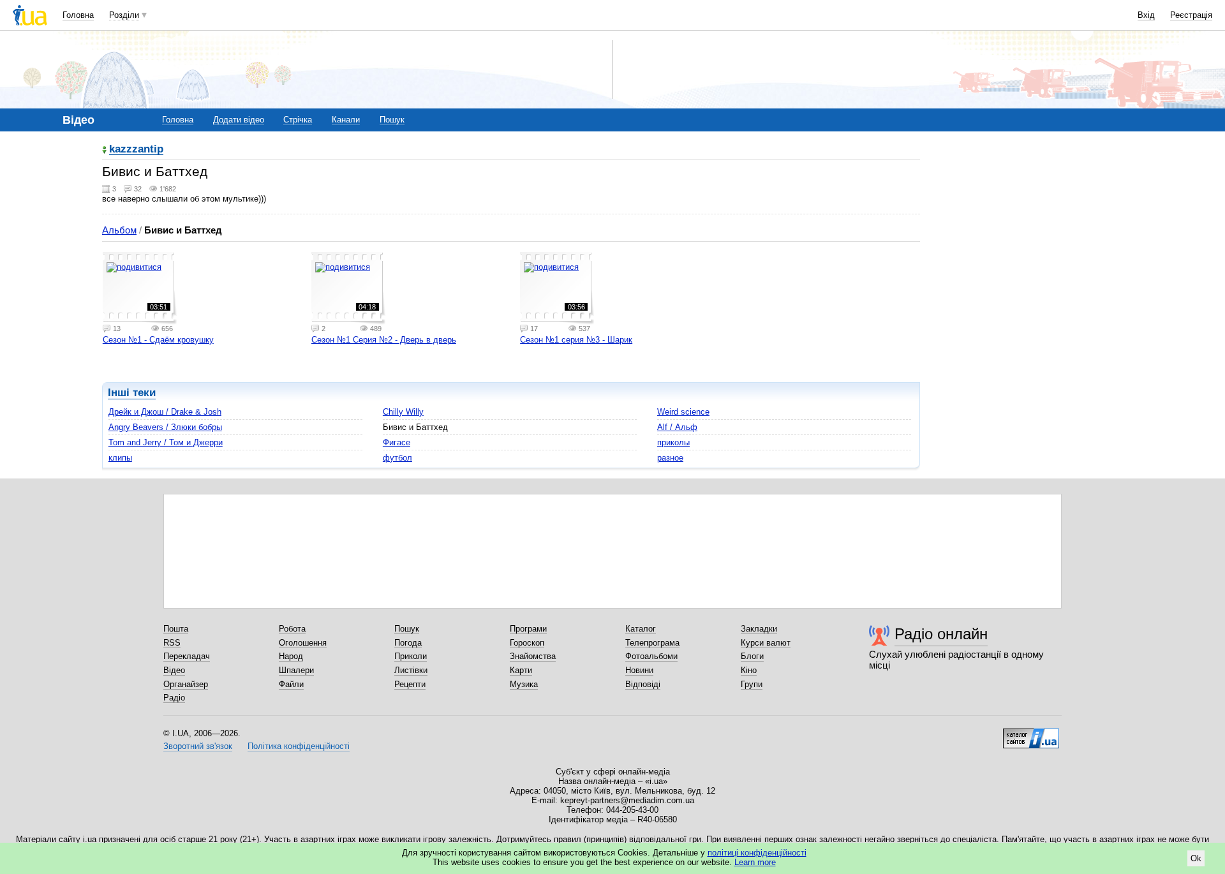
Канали (346, 119)
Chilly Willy (403, 412)
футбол (397, 458)
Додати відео (238, 119)
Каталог (640, 628)
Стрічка (297, 119)
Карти (521, 670)
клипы (120, 458)
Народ (291, 656)
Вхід (1146, 15)
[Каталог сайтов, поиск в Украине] (1031, 734)
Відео (174, 670)
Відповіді (642, 684)
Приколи (410, 656)
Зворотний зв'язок (197, 746)
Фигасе (396, 442)
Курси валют (766, 643)
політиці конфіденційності (757, 852)
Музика (524, 684)
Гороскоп (527, 643)
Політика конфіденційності (299, 746)
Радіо (174, 697)
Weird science (683, 412)
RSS (172, 643)
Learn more (755, 862)
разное (670, 458)
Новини (639, 670)
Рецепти (410, 684)
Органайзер (185, 684)
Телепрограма (652, 643)
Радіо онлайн (941, 633)
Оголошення (303, 643)
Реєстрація (1191, 15)
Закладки (759, 628)
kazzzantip (136, 149)
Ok (1196, 858)
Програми (528, 628)
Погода (408, 643)
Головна (78, 15)
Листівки (410, 670)
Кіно (749, 670)
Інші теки (132, 393)
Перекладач (186, 656)
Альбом (119, 230)
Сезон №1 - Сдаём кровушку (158, 339)
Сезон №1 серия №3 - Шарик (576, 339)
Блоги (752, 656)
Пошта (175, 628)
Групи (751, 684)
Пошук (392, 119)
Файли (291, 684)
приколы (673, 442)
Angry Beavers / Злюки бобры (165, 427)
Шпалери (296, 670)
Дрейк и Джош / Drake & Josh (164, 412)
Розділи (124, 15)
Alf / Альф (677, 427)
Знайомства (533, 656)
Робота (292, 628)
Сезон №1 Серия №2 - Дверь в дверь (383, 339)
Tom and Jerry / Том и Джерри (165, 442)
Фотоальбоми (651, 656)
